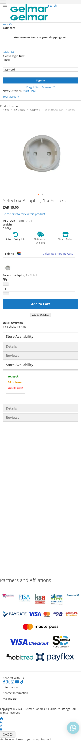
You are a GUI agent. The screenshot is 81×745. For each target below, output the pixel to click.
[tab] (40, 336)
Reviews (12, 355)
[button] (38, 194)
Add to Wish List (40, 314)
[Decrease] (6, 284)
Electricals (19, 109)
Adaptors (35, 109)
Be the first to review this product (24, 214)
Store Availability (19, 336)
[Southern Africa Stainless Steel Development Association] (73, 596)
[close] (3, 2)
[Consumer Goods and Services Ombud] (8, 596)
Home (6, 109)
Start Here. (30, 91)
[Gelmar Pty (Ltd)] (29, 12)
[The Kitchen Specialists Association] (40, 604)
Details (11, 346)
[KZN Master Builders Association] (56, 604)
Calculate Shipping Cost (58, 253)
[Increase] (6, 293)
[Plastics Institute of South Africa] (24, 601)
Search (52, 5)
